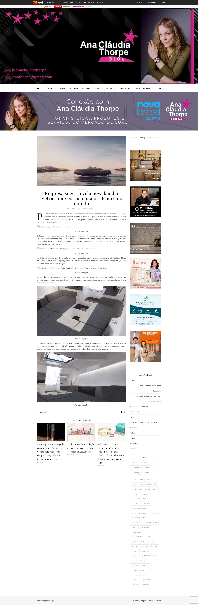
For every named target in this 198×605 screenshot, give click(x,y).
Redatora (43, 412)
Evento (154, 513)
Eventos (86, 88)
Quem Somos (125, 88)
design (135, 503)
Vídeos (98, 88)
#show (144, 462)
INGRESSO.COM (53, 2)
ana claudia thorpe (140, 467)
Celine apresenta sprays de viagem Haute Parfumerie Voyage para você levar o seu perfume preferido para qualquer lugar (50, 451)
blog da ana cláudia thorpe (144, 489)
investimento (138, 532)
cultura (147, 499)
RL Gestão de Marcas (153, 601)
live (148, 537)
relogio (135, 565)
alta (154, 462)
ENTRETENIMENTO (78, 7)
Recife (148, 560)
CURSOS (82, 2)
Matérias (110, 88)
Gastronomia (151, 522)
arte (149, 480)
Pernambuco (149, 556)
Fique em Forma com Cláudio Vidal (143, 422)
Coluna (61, 88)
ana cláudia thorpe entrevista (140, 473)
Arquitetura (137, 480)
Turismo (135, 584)
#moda (134, 462)
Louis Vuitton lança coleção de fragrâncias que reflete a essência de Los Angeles (81, 448)
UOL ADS (100, 2)
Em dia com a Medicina (139, 406)
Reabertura (137, 560)
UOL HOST (65, 2)
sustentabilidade (139, 575)
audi (133, 484)
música (154, 546)
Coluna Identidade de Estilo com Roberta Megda (148, 398)
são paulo (136, 580)
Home (51, 88)
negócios (145, 551)
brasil (134, 494)
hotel (134, 527)
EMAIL (163, 2)
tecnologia (150, 580)
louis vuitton (138, 541)
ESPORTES (66, 7)
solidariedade (138, 570)
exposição (136, 522)
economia (146, 503)
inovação (145, 527)
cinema (144, 494)
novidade (136, 556)
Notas (132, 433)
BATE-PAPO (151, 2)
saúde (145, 565)
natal (134, 551)
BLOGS (89, 7)
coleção (135, 499)
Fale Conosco (143, 88)
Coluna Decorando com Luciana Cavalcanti (149, 388)
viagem (146, 584)
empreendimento (139, 508)
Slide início (134, 443)
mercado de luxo (139, 546)
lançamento (137, 537)
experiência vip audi (140, 518)
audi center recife (148, 484)
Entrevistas (134, 412)
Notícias (74, 88)
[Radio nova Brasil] (99, 130)
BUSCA (139, 2)
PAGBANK (74, 2)
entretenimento (139, 513)
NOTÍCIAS (58, 7)
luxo (151, 541)
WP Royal (51, 601)
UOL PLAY (91, 2)
